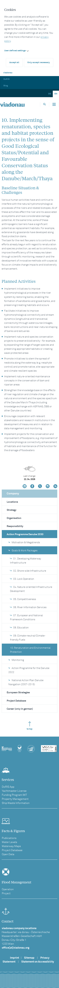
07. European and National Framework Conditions (26, 617)
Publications (9, 838)
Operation (8, 889)
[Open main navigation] (54, 104)
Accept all (14, 62)
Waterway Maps (11, 846)
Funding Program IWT (14, 795)
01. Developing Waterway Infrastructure (25, 561)
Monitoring (18, 660)
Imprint (14, 958)
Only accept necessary (38, 62)
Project (6, 893)
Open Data (8, 854)
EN (55, 94)
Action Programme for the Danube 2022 (28, 670)
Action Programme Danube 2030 (25, 534)
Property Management (15, 799)
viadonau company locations (19, 928)
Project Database (16, 701)
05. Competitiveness (24, 599)
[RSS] (55, 486)
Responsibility (15, 526)
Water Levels (9, 842)
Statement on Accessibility (37, 961)
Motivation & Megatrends (26, 542)
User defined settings (15, 51)
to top (29, 729)
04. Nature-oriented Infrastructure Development (31, 589)
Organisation (14, 518)
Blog (5, 86)
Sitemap (29, 958)
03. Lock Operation (23, 579)
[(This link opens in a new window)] (25, 486)
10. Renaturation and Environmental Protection (30, 650)
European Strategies (18, 692)
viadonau (7, 73)
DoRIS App (8, 787)
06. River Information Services (30, 607)
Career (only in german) (20, 709)
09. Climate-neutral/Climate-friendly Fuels (27, 638)
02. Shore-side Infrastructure (29, 571)
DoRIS (6, 79)
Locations (12, 502)
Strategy (11, 510)
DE (49, 94)
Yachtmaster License (14, 791)
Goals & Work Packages (25, 550)
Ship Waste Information (16, 803)
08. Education (21, 627)
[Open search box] (44, 104)
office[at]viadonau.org (15, 947)
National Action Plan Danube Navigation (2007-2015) (25, 682)
